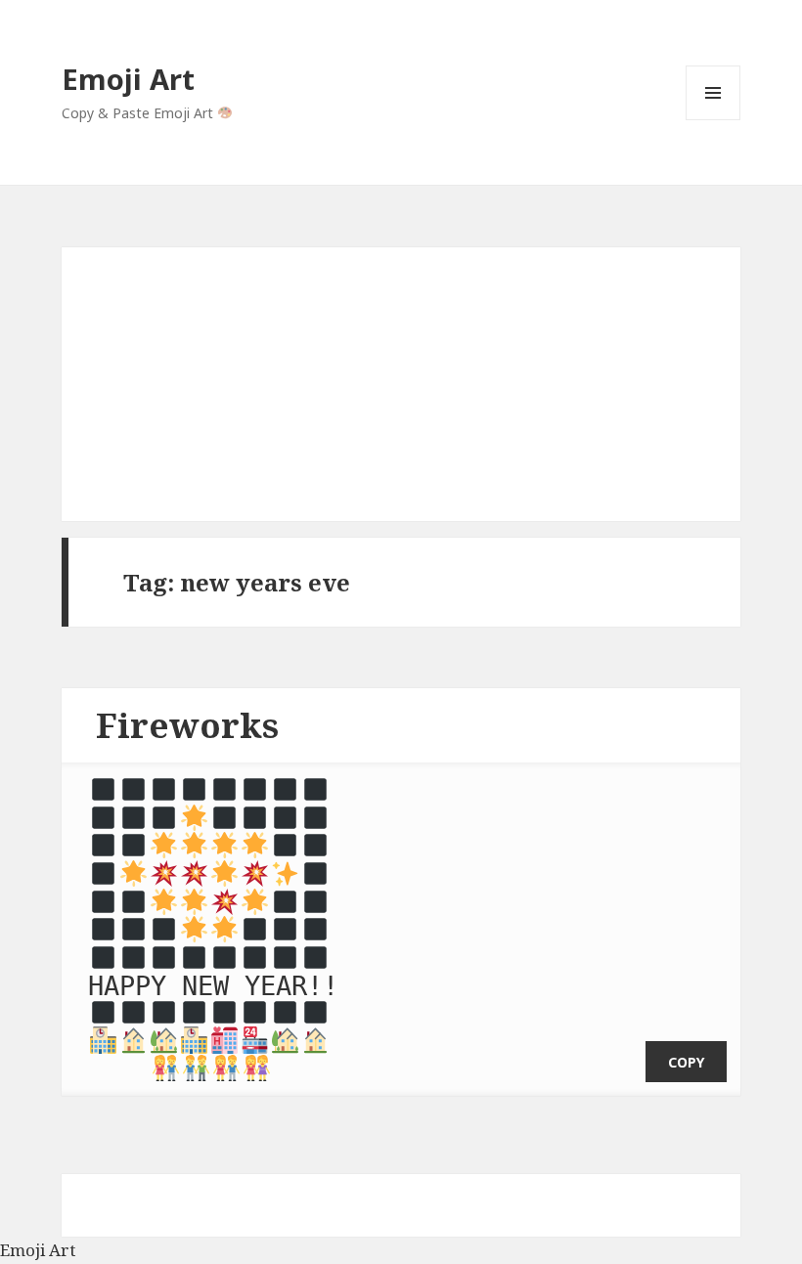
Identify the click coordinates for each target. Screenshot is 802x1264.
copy (686, 1062)
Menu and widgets (713, 119)
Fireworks (187, 725)
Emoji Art (128, 79)
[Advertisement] (401, 384)
